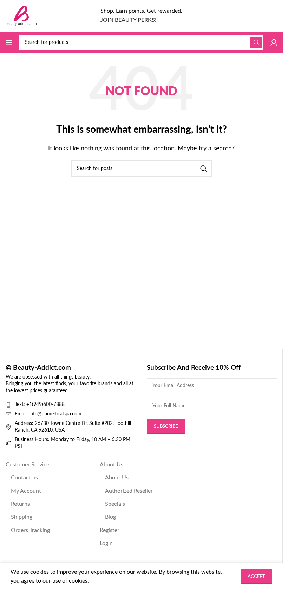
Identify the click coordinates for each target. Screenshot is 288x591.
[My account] (274, 42)
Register (109, 530)
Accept (256, 576)
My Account (26, 491)
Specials (115, 504)
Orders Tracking (30, 530)
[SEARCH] (256, 42)
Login (106, 543)
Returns (20, 504)
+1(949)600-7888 (45, 404)
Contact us (24, 477)
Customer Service (27, 464)
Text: (20, 404)
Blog (110, 517)
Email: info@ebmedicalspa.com (48, 414)
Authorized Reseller (129, 491)
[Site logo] (21, 15)
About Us (111, 464)
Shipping (21, 517)
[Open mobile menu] (9, 42)
